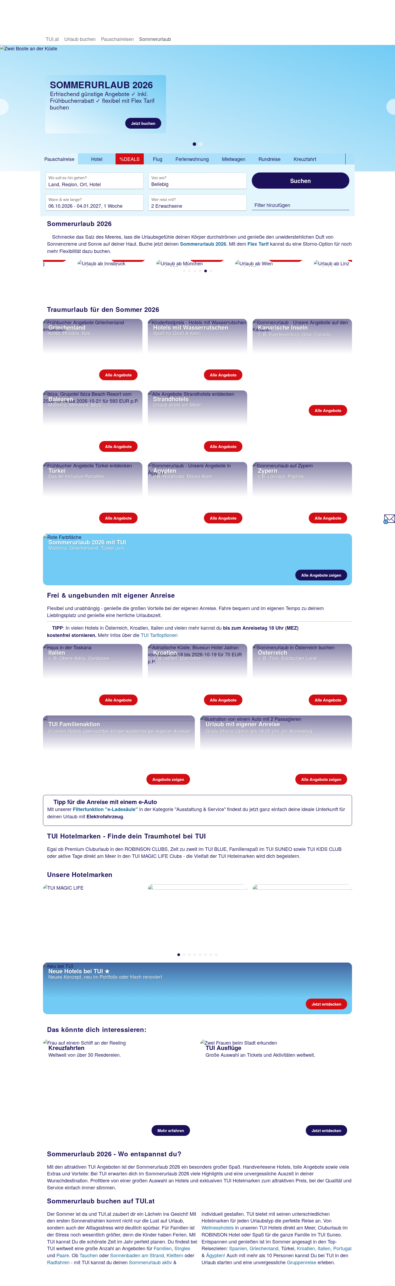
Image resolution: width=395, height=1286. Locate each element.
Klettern (175, 1255)
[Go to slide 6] (211, 271)
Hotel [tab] (96, 158)
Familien (163, 1248)
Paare (62, 1255)
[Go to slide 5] (205, 271)
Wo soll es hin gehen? (67, 177)
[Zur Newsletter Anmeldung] (389, 521)
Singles (182, 1248)
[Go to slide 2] (200, 144)
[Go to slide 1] (194, 144)
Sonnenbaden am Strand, (137, 1255)
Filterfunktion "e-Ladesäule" (105, 809)
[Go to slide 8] (216, 954)
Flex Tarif (258, 243)
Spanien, (238, 1248)
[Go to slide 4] (200, 271)
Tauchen (89, 1255)
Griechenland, (265, 1248)
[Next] (390, 107)
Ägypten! (215, 1255)
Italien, (325, 1248)
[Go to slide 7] (211, 954)
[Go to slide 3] (194, 271)
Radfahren (58, 1262)
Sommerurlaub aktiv (150, 1262)
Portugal (342, 1248)
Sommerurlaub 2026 (203, 243)
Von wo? (159, 177)
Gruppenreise (301, 1262)
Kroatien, (306, 1248)
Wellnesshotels (218, 1227)
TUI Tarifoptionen (159, 634)
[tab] (59, 159)
